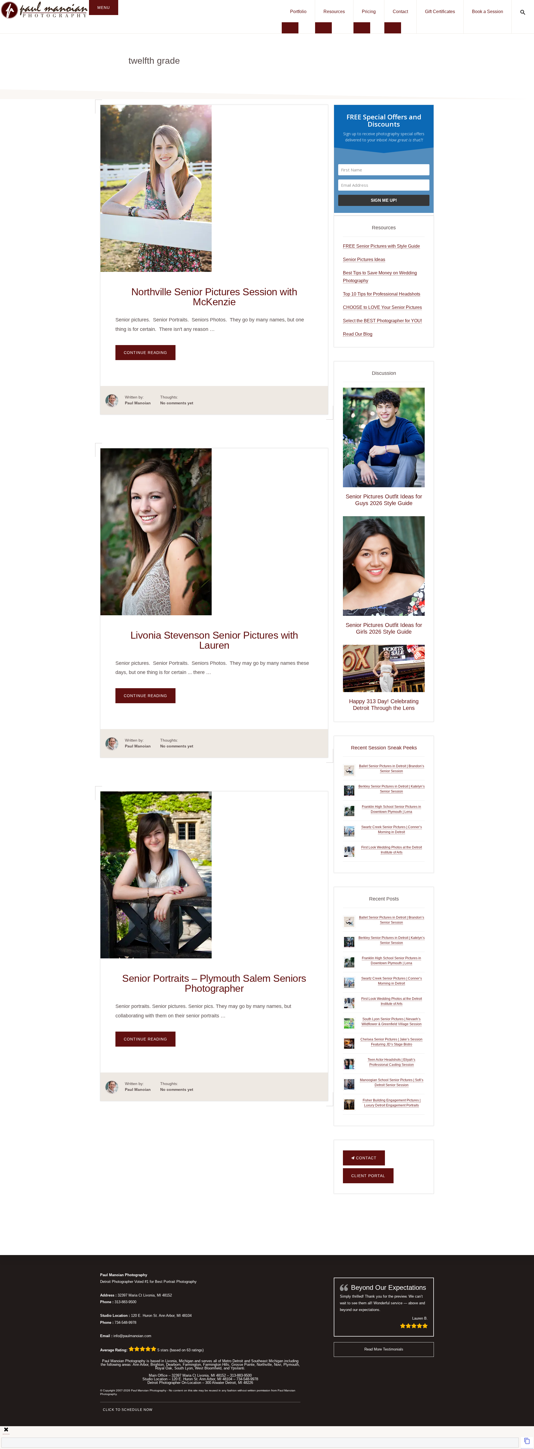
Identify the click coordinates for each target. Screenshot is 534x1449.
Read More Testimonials (383, 1349)
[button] (523, 12)
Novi (277, 1364)
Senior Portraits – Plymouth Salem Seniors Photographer (214, 983)
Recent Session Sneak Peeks (384, 748)
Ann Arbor (140, 1364)
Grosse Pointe (242, 1364)
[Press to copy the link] (527, 1442)
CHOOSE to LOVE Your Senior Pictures (382, 307)
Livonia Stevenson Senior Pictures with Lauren (214, 640)
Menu (103, 7)
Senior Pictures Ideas (364, 259)
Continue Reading (149, 355)
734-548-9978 (125, 1322)
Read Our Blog (357, 334)
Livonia (171, 1361)
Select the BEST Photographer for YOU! (382, 320)
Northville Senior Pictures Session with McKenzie (214, 296)
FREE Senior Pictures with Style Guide (381, 246)
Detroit (238, 1361)
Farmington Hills (216, 1364)
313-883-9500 (125, 1302)
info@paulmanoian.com (132, 1336)
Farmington (192, 1364)
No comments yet (176, 403)
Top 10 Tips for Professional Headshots (381, 294)
